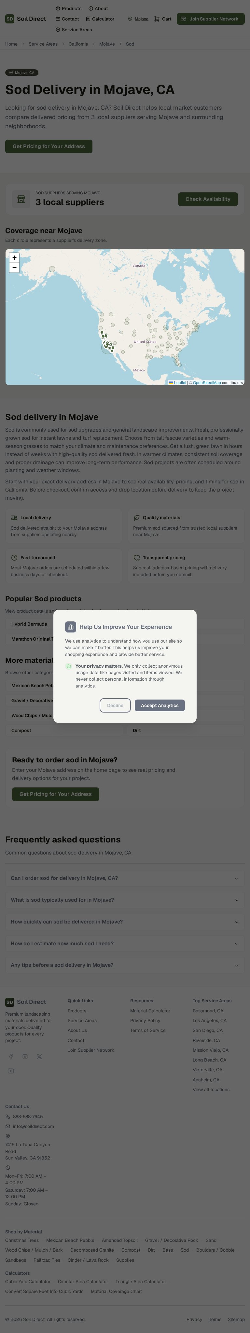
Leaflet (179, 382)
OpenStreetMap (207, 382)
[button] (14, 258)
